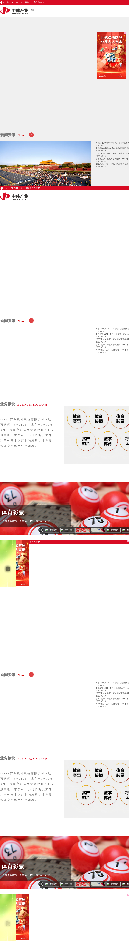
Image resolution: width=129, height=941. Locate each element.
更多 (33, 10)
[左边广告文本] (8, 563)
